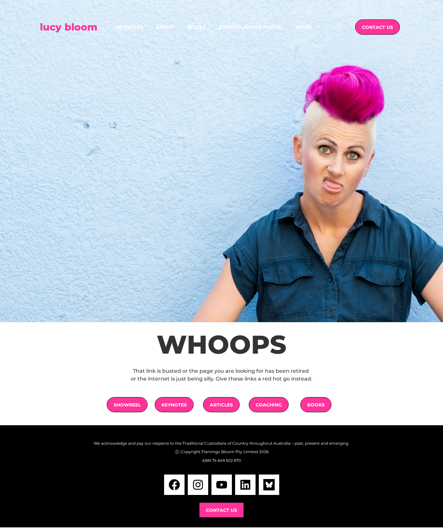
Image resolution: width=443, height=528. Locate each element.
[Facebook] (174, 485)
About (165, 27)
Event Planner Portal (251, 27)
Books (196, 27)
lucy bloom (68, 27)
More (304, 27)
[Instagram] (198, 485)
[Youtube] (221, 485)
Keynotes (129, 27)
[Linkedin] (245, 485)
